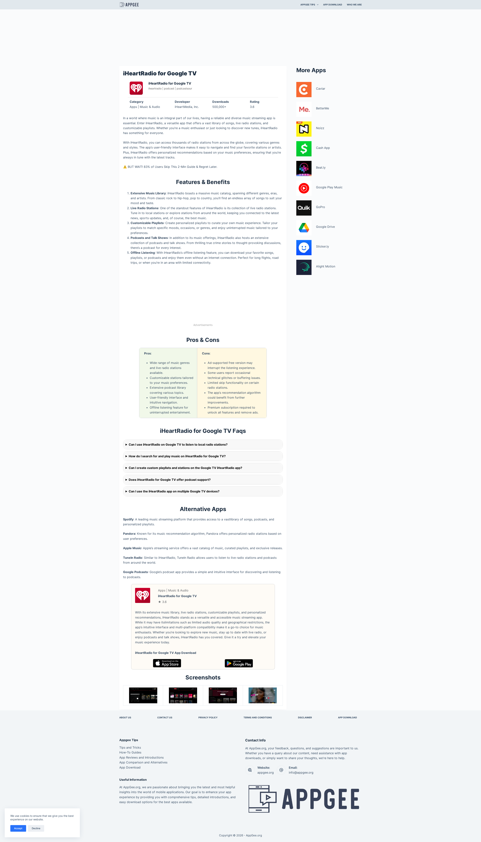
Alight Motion (325, 266)
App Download (130, 767)
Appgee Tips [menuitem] (307, 4)
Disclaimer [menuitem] (305, 717)
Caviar (320, 88)
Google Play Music (329, 187)
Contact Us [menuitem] (164, 717)
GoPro (320, 207)
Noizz (320, 128)
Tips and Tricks (130, 747)
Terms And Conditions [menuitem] (258, 717)
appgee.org (265, 772)
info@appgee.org (301, 772)
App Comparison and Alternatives (143, 762)
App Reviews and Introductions (141, 757)
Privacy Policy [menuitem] (208, 717)
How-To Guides (130, 752)
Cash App (323, 148)
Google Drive (325, 227)
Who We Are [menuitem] (354, 4)
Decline (36, 828)
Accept (18, 828)
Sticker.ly (322, 246)
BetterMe (322, 108)
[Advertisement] (240, 37)
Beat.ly (321, 167)
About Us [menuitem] (125, 717)
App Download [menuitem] (332, 4)
